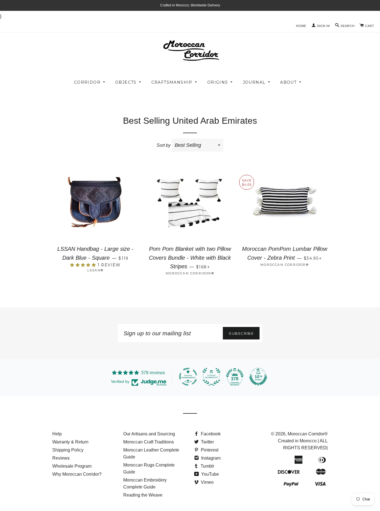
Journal (254, 82)
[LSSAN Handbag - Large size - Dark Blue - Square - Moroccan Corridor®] (95, 209)
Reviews (61, 458)
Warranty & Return (70, 442)
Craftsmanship (172, 82)
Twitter (207, 442)
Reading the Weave (142, 495)
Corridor (87, 82)
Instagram (210, 458)
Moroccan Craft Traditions (148, 442)
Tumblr (206, 466)
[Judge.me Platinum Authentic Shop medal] (211, 377)
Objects (126, 82)
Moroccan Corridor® (308, 433)
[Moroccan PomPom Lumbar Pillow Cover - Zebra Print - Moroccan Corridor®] (284, 209)
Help (57, 433)
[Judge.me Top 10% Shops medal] (258, 377)
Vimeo (207, 482)
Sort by (164, 145)
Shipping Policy (67, 450)
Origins (217, 82)
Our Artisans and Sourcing (149, 433)
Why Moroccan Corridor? (77, 474)
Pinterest (209, 450)
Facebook (210, 433)
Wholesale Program (72, 466)
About (288, 82)
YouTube (209, 474)
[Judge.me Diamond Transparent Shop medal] (188, 377)
